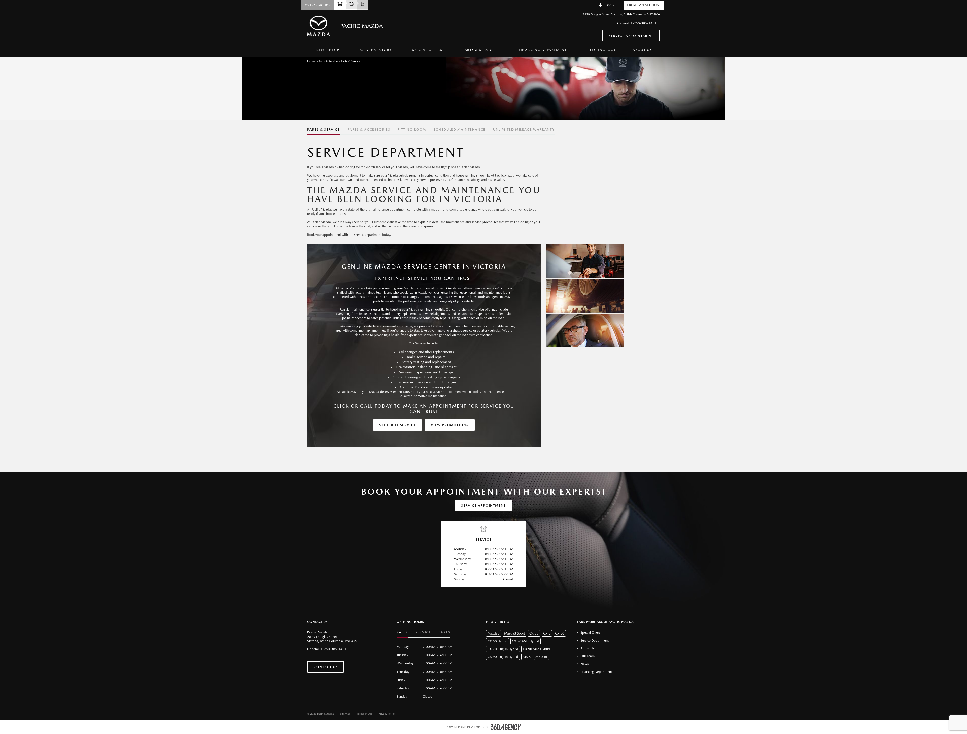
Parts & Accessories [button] (368, 129)
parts (376, 301)
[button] (317, 5)
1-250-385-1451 (644, 23)
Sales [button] (402, 632)
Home (311, 61)
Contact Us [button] (326, 667)
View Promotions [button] (449, 425)
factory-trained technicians (373, 292)
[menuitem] (327, 50)
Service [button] (423, 632)
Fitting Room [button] (412, 129)
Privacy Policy (386, 713)
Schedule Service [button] (397, 425)
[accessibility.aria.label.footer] (506, 727)
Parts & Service (328, 61)
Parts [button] (444, 632)
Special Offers (427, 50)
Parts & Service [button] (323, 129)
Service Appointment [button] (631, 36)
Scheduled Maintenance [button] (460, 129)
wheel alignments (437, 314)
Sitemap (345, 713)
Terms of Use (365, 713)
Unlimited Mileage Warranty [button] (524, 129)
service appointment (447, 392)
